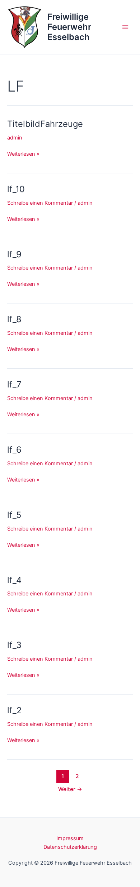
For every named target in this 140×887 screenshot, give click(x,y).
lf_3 (14, 645)
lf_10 (16, 189)
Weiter (70, 789)
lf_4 (14, 580)
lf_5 (14, 515)
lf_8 (14, 319)
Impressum (70, 838)
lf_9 (14, 254)
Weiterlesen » (23, 153)
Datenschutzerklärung (70, 847)
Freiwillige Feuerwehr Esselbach (69, 27)
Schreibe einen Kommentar (40, 203)
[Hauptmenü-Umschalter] (125, 27)
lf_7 (14, 384)
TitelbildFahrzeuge (45, 124)
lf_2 (14, 710)
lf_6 (14, 449)
